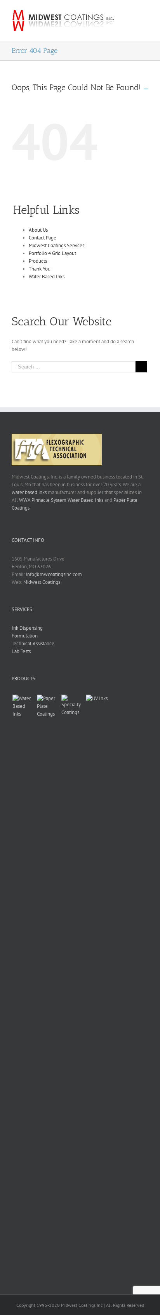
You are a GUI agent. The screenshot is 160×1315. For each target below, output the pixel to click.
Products (38, 261)
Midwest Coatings (41, 582)
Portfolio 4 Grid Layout (52, 253)
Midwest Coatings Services (56, 245)
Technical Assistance (33, 643)
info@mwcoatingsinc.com (54, 574)
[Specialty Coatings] (72, 986)
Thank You (39, 268)
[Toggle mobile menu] (145, 13)
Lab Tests (21, 651)
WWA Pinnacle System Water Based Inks (61, 500)
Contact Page (42, 237)
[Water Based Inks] (23, 986)
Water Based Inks (46, 276)
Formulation (25, 635)
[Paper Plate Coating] (47, 986)
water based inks (29, 492)
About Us (38, 230)
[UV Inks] (96, 986)
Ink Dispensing (27, 628)
